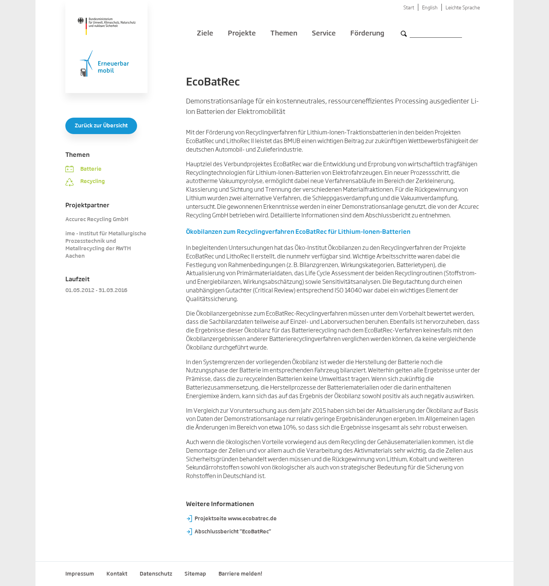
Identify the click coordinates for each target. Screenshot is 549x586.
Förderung (367, 33)
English (430, 8)
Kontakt (116, 574)
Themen (283, 33)
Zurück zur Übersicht (101, 125)
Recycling (92, 181)
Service (324, 33)
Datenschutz (156, 574)
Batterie (91, 169)
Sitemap (195, 574)
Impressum (79, 574)
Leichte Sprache (463, 8)
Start (408, 8)
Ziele (205, 33)
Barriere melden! (240, 574)
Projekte (242, 33)
